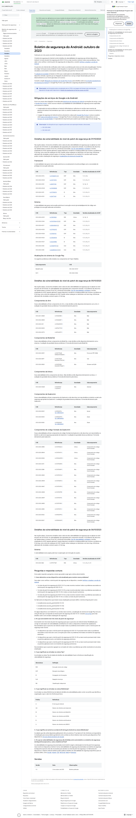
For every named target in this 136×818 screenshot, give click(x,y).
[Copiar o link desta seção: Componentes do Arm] (52, 301)
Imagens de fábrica (28, 803)
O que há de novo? (7, 10)
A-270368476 (53, 176)
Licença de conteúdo (78, 779)
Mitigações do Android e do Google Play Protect (58, 81)
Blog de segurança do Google (68, 800)
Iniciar (129, 23)
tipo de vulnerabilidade (77, 149)
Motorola (62, 752)
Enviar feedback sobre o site (70, 814)
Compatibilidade (59, 10)
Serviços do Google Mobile (45, 119)
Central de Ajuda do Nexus (105, 798)
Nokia (67, 752)
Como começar (20, 10)
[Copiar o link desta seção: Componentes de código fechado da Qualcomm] (71, 430)
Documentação (7, 6)
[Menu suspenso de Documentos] (23, 2)
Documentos (17, 2)
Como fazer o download (29, 798)
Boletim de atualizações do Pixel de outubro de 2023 (74, 90)
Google (49, 752)
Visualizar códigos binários (29, 800)
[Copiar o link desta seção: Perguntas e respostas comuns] (63, 571)
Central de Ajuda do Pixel (104, 795)
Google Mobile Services (104, 803)
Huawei (54, 752)
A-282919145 (53, 184)
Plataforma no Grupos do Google (69, 803)
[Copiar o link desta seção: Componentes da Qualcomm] (57, 394)
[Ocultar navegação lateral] (19, 815)
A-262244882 (53, 241)
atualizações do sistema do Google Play (71, 156)
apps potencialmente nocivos (49, 117)
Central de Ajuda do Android (105, 793)
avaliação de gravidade (42, 74)
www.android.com (103, 800)
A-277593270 (53, 192)
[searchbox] (10, 15)
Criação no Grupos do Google (68, 805)
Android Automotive (90, 10)
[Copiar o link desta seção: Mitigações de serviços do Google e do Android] (79, 98)
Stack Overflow (102, 805)
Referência (104, 10)
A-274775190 (53, 180)
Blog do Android (65, 798)
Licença (52, 814)
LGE (58, 752)
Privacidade (58, 814)
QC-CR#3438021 (59, 424)
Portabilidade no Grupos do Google (69, 808)
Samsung (73, 752)
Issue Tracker (101, 808)
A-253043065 (53, 225)
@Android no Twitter (66, 793)
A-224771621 (53, 196)
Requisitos (25, 795)
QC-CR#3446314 (59, 413)
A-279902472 (53, 229)
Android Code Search (33, 2)
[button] (9, 25)
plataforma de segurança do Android (73, 101)
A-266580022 (53, 250)
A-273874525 (53, 217)
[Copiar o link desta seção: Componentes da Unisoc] (54, 372)
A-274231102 (53, 233)
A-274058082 (53, 188)
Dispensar (119, 23)
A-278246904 (53, 237)
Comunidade (36, 814)
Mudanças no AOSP (47, 26)
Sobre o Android (27, 814)
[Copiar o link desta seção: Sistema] (41, 202)
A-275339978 (53, 246)
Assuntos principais (45, 10)
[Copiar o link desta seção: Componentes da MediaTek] (56, 338)
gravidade (87, 149)
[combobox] (101, 1)
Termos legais (44, 814)
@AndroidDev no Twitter (67, 795)
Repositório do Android (28, 793)
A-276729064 (53, 221)
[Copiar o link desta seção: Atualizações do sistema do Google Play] (65, 256)
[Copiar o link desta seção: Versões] (43, 759)
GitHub (25, 808)
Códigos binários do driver (29, 805)
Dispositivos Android (74, 10)
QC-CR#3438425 (59, 418)
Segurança (32, 10)
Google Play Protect (41, 103)
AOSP (35, 41)
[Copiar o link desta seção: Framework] (44, 161)
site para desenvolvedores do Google (53, 737)
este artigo (88, 614)
